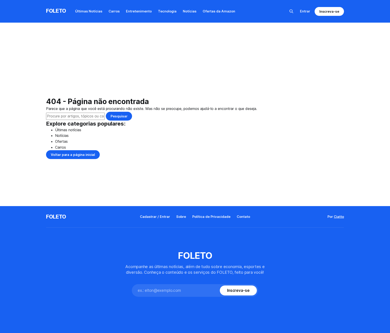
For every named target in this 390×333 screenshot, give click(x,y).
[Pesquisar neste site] (291, 11)
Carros (114, 11)
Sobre (181, 216)
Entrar (305, 11)
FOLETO (56, 10)
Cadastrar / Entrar (155, 216)
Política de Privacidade (211, 216)
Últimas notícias (68, 130)
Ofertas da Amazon (219, 11)
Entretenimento (139, 11)
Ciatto (339, 216)
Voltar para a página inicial (73, 154)
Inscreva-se (329, 11)
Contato (243, 216)
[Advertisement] (195, 63)
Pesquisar (119, 116)
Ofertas (61, 141)
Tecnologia (167, 11)
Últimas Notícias (88, 11)
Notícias (189, 11)
